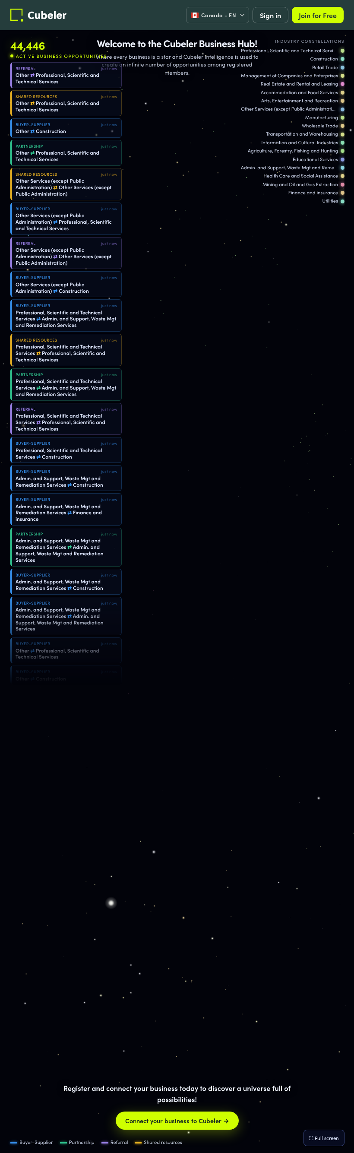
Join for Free (318, 15)
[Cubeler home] (38, 15)
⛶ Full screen (324, 1137)
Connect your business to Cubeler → (177, 1120)
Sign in (270, 15)
